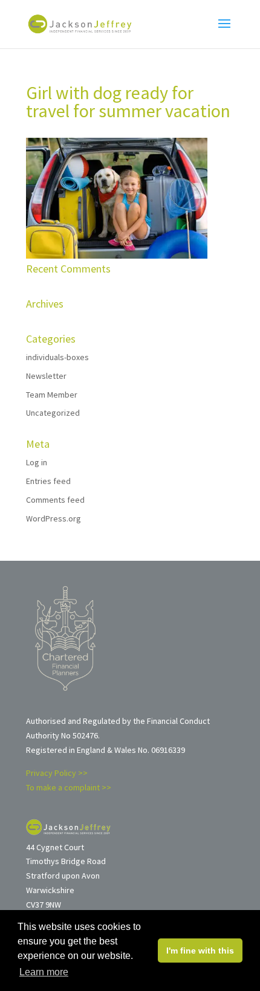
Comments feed (55, 499)
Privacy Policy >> (57, 772)
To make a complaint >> (68, 787)
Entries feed (48, 481)
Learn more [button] (43, 972)
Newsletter (46, 375)
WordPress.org (53, 518)
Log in (36, 462)
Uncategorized (53, 412)
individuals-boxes (57, 357)
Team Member (51, 394)
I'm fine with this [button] (200, 950)
